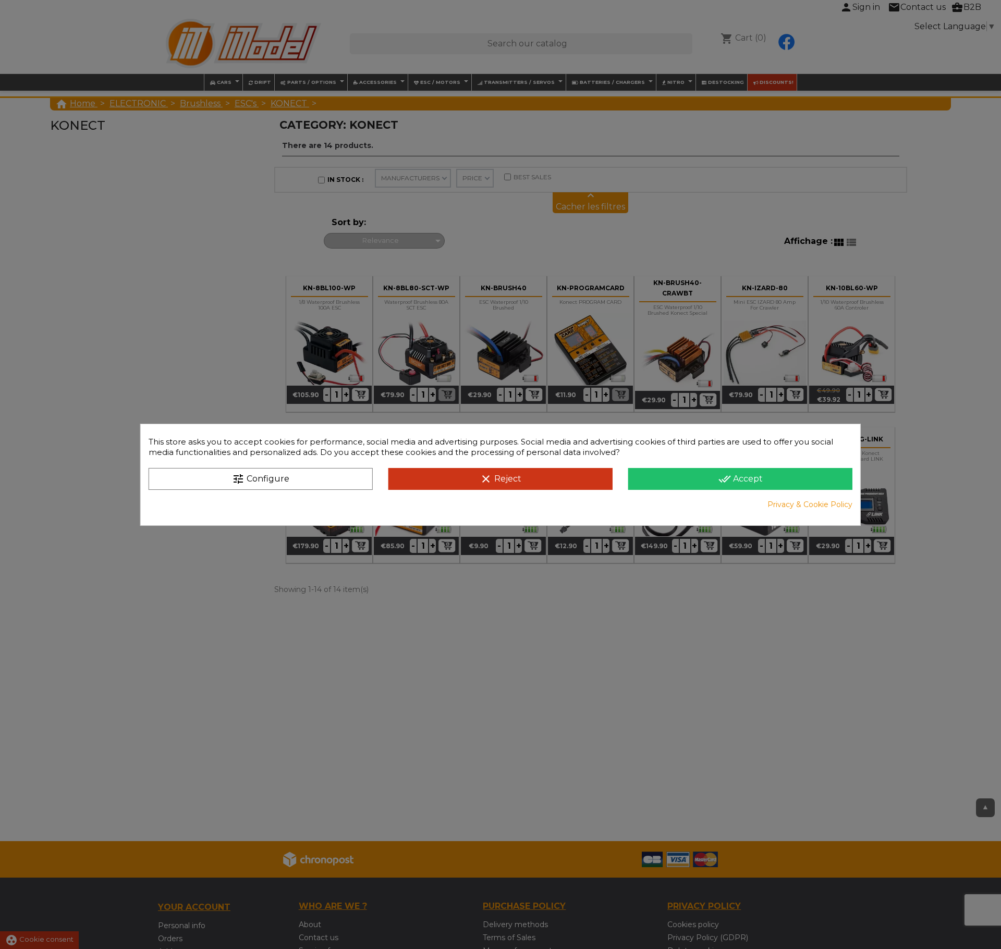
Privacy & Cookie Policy (809, 504)
